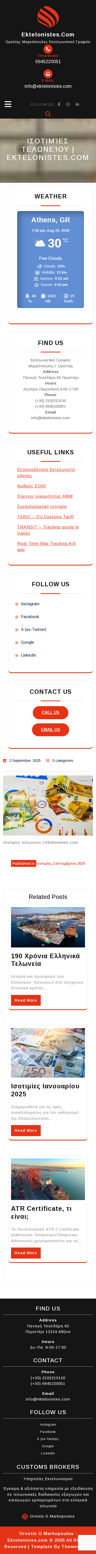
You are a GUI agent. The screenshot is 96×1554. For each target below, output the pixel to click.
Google (27, 642)
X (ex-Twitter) (33, 629)
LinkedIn (28, 655)
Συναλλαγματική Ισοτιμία (42, 506)
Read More (26, 1000)
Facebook (30, 617)
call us (50, 712)
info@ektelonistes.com (48, 86)
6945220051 (48, 61)
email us (50, 729)
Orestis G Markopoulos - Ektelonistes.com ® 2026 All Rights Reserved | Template (46, 1540)
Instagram (30, 604)
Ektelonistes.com (48, 34)
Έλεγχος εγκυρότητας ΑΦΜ (45, 496)
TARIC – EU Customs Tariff (45, 517)
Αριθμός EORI (31, 486)
